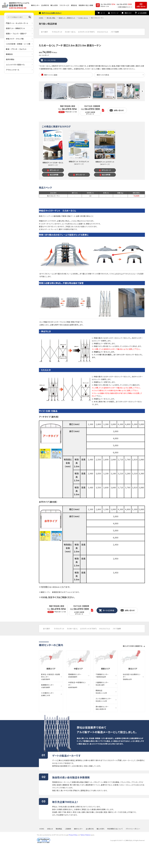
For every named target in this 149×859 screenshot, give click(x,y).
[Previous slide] (41, 91)
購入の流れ (54, 5)
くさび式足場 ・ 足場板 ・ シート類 (18, 44)
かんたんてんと (102, 32)
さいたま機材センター (104, 699)
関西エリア (51, 668)
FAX (90, 111)
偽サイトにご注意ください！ (52, 13)
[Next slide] (142, 91)
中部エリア (78, 668)
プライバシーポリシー (133, 829)
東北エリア (132, 668)
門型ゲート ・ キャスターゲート (17, 23)
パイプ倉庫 (115, 32)
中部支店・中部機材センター (77, 684)
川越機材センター (102, 683)
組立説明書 (54, 174)
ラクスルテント (57, 32)
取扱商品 (59, 829)
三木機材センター (47, 694)
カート (103, 13)
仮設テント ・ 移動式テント (15, 28)
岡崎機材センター (74, 675)
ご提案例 (68, 829)
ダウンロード (54, 170)
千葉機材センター (102, 675)
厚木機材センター (102, 707)
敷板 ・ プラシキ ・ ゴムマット (16, 49)
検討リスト (128, 13)
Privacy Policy (73, 835)
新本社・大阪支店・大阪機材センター (50, 676)
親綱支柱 (9, 54)
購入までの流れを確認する (132, 646)
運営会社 (74, 5)
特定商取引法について (115, 829)
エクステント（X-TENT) (86, 32)
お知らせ (50, 829)
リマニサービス (64, 5)
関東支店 (101, 691)
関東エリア (105, 668)
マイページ (114, 13)
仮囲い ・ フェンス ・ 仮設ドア (16, 33)
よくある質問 (142, 13)
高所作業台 (10, 59)
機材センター (35, 5)
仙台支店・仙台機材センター (131, 676)
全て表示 (44, 32)
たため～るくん (83, 18)
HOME (41, 18)
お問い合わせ (141, 6)
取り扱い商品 (51, 18)
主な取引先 (45, 5)
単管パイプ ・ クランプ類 (15, 38)
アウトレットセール (12, 69)
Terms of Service (85, 835)
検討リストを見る (103, 75)
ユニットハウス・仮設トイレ (15, 64)
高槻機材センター (47, 686)
